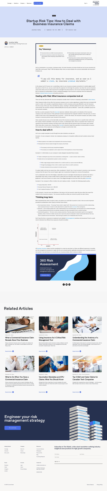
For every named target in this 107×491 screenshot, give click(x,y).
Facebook (6, 465)
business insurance (42, 248)
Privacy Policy (100, 484)
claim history (92, 99)
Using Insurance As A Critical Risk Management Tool (52, 338)
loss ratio (57, 112)
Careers (21, 450)
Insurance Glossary (40, 448)
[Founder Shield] (96, 3)
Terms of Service (90, 484)
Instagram (6, 469)
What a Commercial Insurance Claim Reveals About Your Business (19, 338)
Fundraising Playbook (41, 456)
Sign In (85, 3)
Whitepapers (39, 450)
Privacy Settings (23, 469)
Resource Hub (39, 452)
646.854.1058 (39, 472)
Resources (29, 3)
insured (61, 125)
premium (71, 81)
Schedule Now (45, 275)
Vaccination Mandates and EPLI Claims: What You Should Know (51, 378)
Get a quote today (12, 427)
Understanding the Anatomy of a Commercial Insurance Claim (85, 338)
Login (21, 465)
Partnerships (22, 452)
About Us (22, 448)
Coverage (9, 3)
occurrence (74, 206)
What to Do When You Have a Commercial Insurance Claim (17, 378)
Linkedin (6, 471)
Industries (16, 3)
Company (22, 3)
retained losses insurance (46, 93)
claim (51, 81)
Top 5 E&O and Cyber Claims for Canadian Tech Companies (85, 378)
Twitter (5, 467)
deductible (88, 178)
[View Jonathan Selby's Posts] (6, 43)
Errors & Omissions (85, 374)
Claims (54, 15)
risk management (70, 218)
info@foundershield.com (41, 465)
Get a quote (6, 452)
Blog (37, 454)
